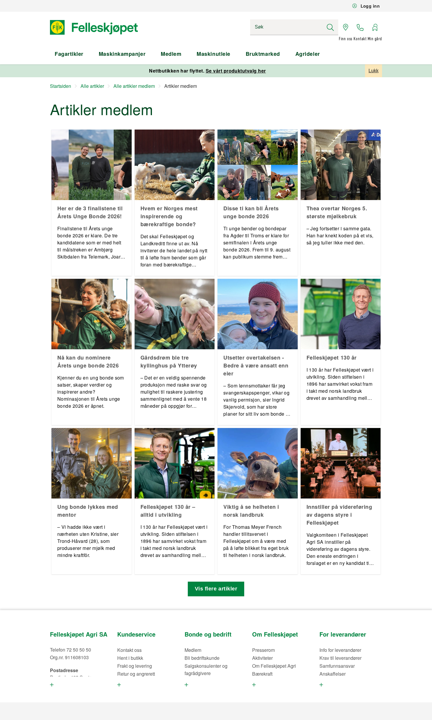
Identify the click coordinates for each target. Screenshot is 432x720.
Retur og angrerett (136, 673)
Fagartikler (69, 54)
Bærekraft (262, 673)
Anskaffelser (332, 673)
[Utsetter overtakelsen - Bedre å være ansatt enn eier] (257, 314)
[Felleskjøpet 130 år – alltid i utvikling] (175, 463)
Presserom (263, 650)
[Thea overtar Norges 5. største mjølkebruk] (341, 165)
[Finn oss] (345, 27)
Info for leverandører (340, 650)
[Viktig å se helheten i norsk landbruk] (257, 463)
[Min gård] (374, 27)
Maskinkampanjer (122, 54)
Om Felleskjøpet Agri (274, 665)
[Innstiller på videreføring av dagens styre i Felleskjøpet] (341, 463)
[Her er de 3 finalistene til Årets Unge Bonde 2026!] (91, 165)
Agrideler (307, 54)
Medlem (171, 54)
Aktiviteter (262, 657)
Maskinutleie (213, 54)
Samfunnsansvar (337, 665)
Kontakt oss (129, 650)
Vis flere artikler (216, 589)
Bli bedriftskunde (202, 657)
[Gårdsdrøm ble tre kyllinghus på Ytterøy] (175, 314)
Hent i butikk (130, 657)
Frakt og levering (134, 665)
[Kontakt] (360, 27)
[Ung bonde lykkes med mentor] (91, 463)
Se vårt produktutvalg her (236, 70)
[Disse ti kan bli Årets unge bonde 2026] (257, 165)
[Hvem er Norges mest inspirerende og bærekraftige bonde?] (175, 165)
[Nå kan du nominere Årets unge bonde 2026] (91, 314)
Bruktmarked (263, 54)
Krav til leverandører (340, 657)
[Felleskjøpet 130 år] (341, 314)
